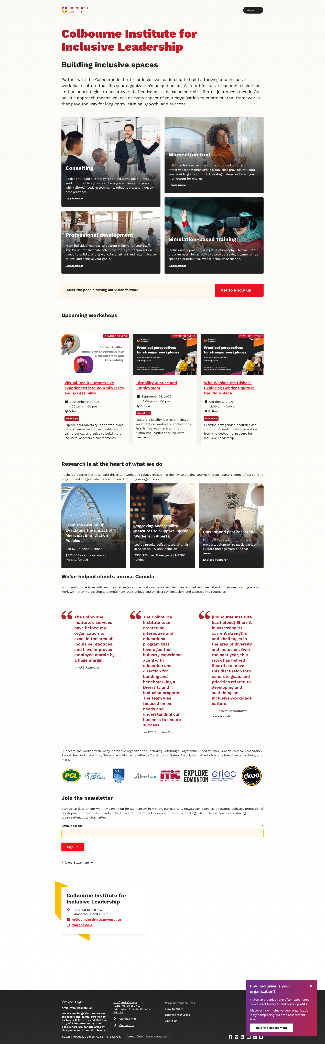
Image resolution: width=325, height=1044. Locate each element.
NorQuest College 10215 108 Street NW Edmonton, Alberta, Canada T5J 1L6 (132, 1007)
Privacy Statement (75, 862)
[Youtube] (250, 1037)
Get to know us (236, 290)
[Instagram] (244, 1037)
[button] (253, 10)
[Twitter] (238, 1037)
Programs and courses (180, 1003)
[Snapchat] (262, 1037)
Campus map (128, 1018)
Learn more (74, 198)
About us (171, 1021)
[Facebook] (231, 1037)
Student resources (177, 1014)
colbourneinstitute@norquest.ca (96, 919)
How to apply (174, 1008)
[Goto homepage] (75, 10)
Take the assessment (271, 1027)
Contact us (126, 1025)
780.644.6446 (82, 925)
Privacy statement (157, 1036)
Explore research (215, 559)
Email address (72, 825)
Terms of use (134, 1036)
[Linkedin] (256, 1037)
